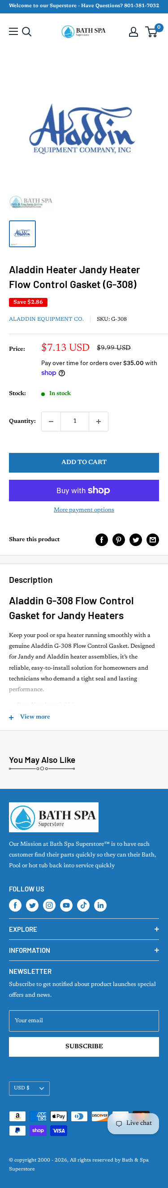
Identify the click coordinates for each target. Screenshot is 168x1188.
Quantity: (22, 421)
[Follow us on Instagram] (49, 905)
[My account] (133, 32)
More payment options (84, 510)
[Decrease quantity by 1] (51, 421)
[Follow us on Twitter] (32, 905)
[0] (151, 31)
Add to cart (84, 463)
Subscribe (84, 1047)
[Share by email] (152, 540)
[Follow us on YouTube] (66, 905)
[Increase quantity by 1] (98, 421)
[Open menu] (13, 31)
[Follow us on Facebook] (15, 905)
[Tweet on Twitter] (135, 540)
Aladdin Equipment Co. (46, 319)
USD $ (22, 1088)
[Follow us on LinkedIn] (100, 905)
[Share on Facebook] (101, 540)
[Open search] (27, 32)
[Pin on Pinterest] (118, 540)
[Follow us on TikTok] (83, 905)
